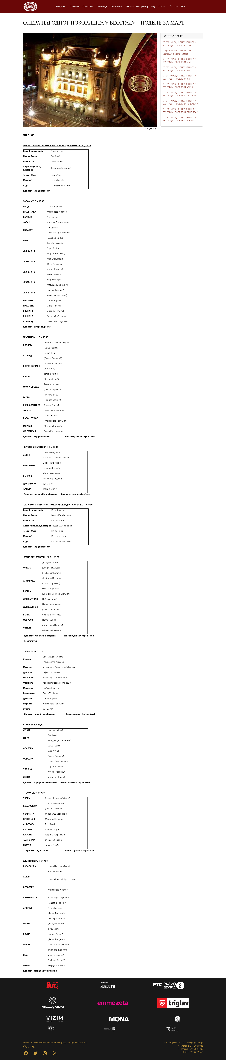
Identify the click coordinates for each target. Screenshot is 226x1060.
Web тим (29, 1047)
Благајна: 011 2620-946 (191, 1046)
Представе (88, 6)
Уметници (102, 6)
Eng (183, 6)
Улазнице (74, 6)
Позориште (117, 6)
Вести (129, 6)
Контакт (163, 6)
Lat (176, 6)
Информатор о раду (145, 6)
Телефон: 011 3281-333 (191, 1049)
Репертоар (61, 6)
